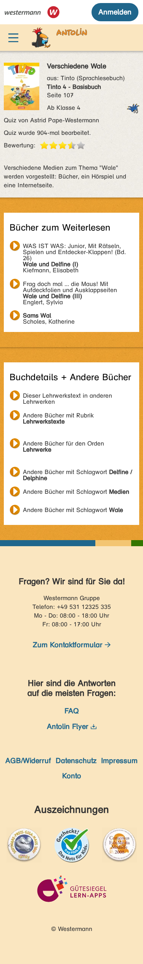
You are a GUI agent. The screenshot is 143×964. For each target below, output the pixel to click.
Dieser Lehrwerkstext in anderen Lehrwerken (67, 396)
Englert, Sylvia (70, 284)
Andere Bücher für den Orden (63, 444)
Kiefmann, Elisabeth (74, 246)
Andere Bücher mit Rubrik (58, 416)
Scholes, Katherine (49, 316)
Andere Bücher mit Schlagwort (77, 472)
